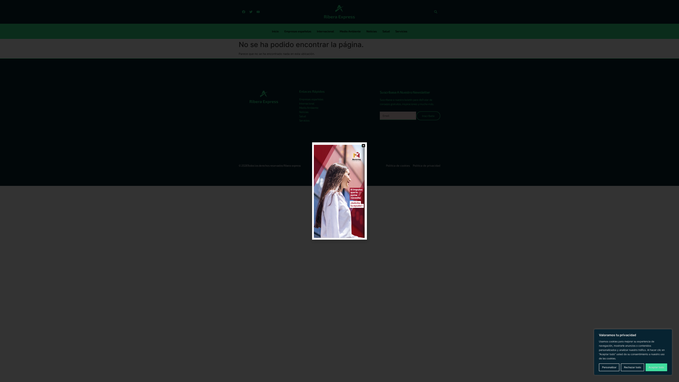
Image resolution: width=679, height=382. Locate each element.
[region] (633, 352)
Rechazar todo (632, 367)
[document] (339, 191)
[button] (363, 145)
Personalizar (609, 367)
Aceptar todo (656, 367)
